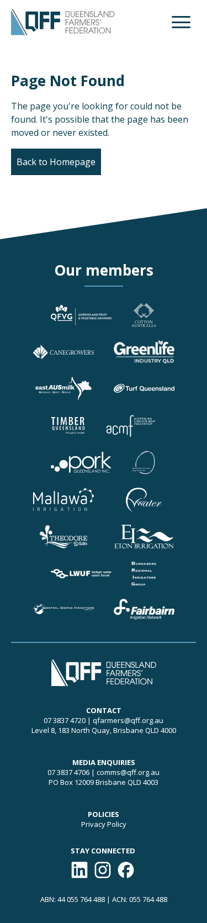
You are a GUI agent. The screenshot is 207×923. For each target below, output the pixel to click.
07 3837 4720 (65, 720)
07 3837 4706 (68, 772)
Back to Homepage (56, 162)
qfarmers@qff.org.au (128, 720)
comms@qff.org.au (128, 772)
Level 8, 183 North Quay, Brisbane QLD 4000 (103, 730)
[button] (181, 22)
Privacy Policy (103, 824)
